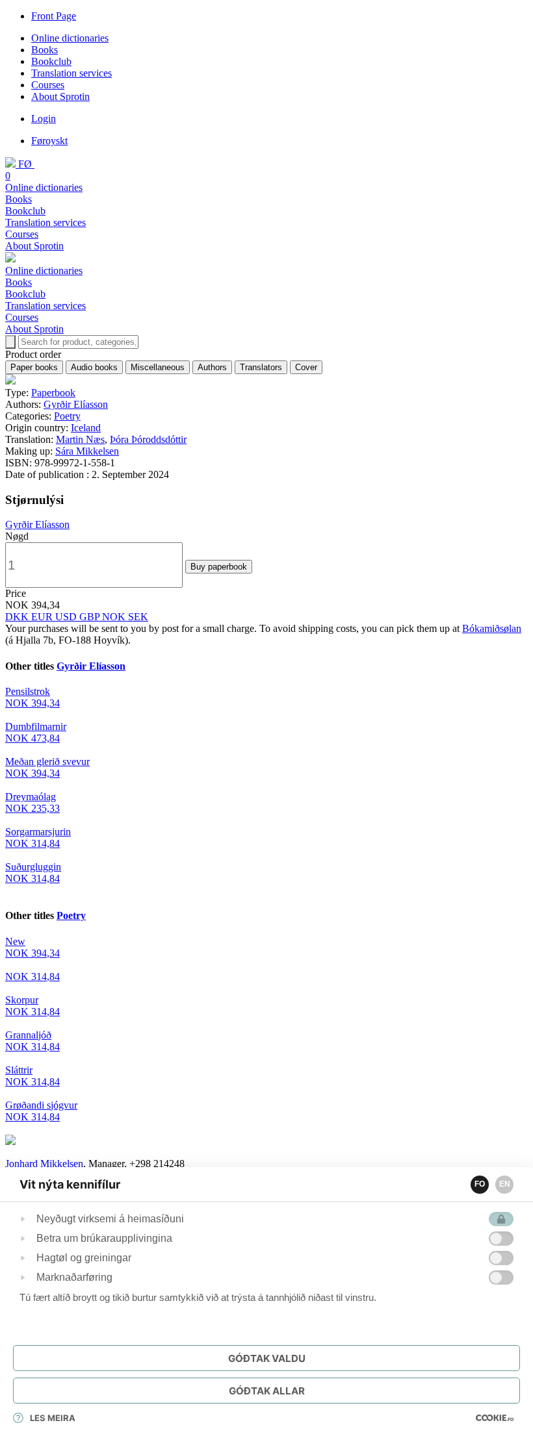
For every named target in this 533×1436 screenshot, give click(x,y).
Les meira (52, 1418)
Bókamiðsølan (491, 628)
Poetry (67, 416)
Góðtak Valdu (267, 1358)
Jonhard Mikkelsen (44, 1163)
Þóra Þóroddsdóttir (148, 439)
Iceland (86, 427)
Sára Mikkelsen (87, 451)
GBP (90, 616)
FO (479, 1184)
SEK (138, 616)
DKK (18, 616)
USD (67, 616)
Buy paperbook (218, 567)
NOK (115, 616)
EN (504, 1184)
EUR (43, 616)
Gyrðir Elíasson (76, 404)
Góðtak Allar (267, 1391)
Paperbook (53, 392)
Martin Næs (80, 439)
